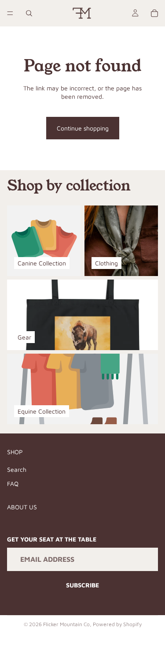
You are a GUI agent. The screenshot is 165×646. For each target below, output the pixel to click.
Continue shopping (83, 128)
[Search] (29, 13)
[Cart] (154, 13)
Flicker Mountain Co (66, 624)
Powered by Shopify (117, 624)
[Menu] (10, 13)
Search (16, 469)
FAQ (12, 483)
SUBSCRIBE (82, 585)
